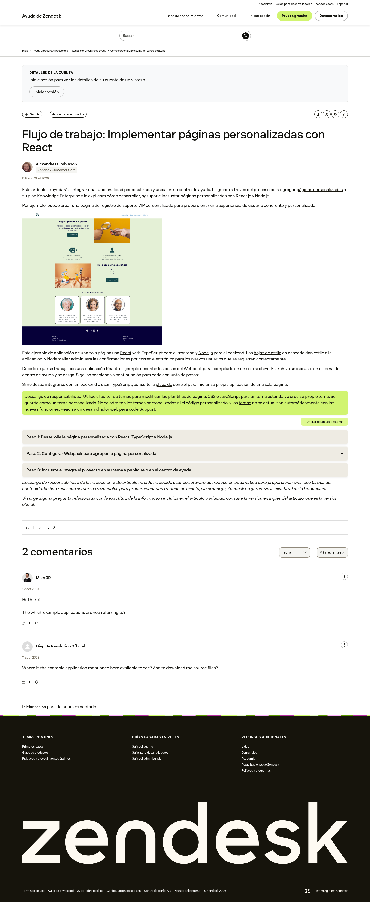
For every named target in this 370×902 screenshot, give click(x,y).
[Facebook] (335, 114)
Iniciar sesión (259, 15)
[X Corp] (327, 114)
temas (245, 403)
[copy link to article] (344, 114)
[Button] (27, 527)
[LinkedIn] (318, 114)
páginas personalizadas (320, 189)
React (125, 352)
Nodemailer (58, 359)
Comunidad (226, 15)
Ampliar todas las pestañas (324, 422)
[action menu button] (344, 576)
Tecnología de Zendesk (331, 890)
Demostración (331, 15)
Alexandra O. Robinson (56, 163)
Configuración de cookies (124, 890)
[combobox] (294, 552)
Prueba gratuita (294, 15)
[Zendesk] (185, 833)
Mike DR (43, 577)
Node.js (205, 352)
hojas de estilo (267, 352)
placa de (164, 384)
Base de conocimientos (185, 16)
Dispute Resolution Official (60, 646)
